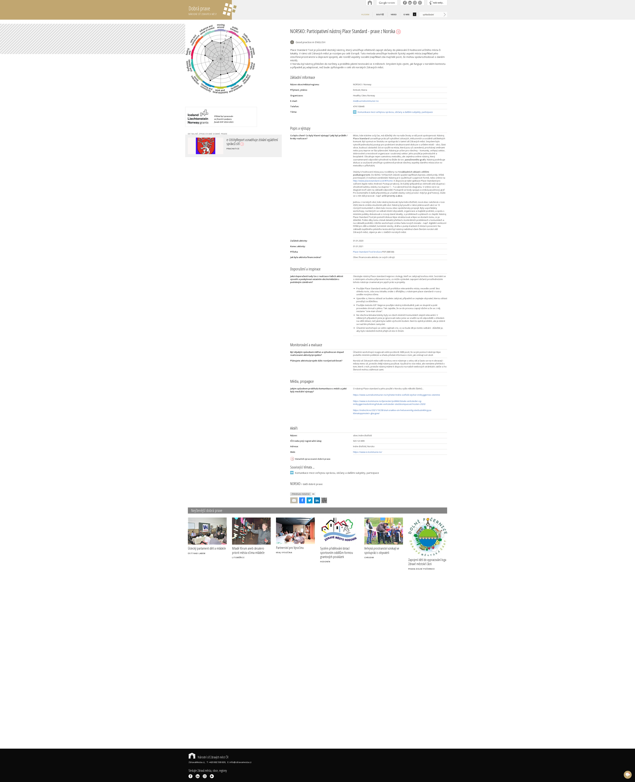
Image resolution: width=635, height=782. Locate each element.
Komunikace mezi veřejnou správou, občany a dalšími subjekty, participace (395, 112)
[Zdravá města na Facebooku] (191, 776)
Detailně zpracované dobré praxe (312, 458)
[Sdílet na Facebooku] (301, 500)
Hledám (365, 14)
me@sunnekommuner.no (366, 100)
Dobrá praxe (203, 10)
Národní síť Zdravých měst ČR (212, 757)
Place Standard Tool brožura (367, 251)
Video (394, 14)
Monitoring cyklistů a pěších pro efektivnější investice (246, 141)
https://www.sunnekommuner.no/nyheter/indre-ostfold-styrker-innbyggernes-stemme (396, 394)
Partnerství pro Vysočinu (290, 547)
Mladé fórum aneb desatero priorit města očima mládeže (248, 550)
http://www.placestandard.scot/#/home (373, 180)
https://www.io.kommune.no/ (367, 451)
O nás (406, 14)
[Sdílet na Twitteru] (309, 500)
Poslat (294, 500)
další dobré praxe (313, 484)
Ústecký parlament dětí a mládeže (207, 548)
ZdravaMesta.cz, (197, 762)
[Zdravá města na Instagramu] (205, 776)
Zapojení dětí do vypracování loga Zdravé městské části (427, 561)
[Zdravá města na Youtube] (212, 776)
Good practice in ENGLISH (310, 42)
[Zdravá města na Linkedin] (198, 776)
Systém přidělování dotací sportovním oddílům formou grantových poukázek (336, 552)
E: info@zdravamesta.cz (239, 762)
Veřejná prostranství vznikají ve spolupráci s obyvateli (381, 550)
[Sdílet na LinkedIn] (316, 500)
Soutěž (380, 14)
